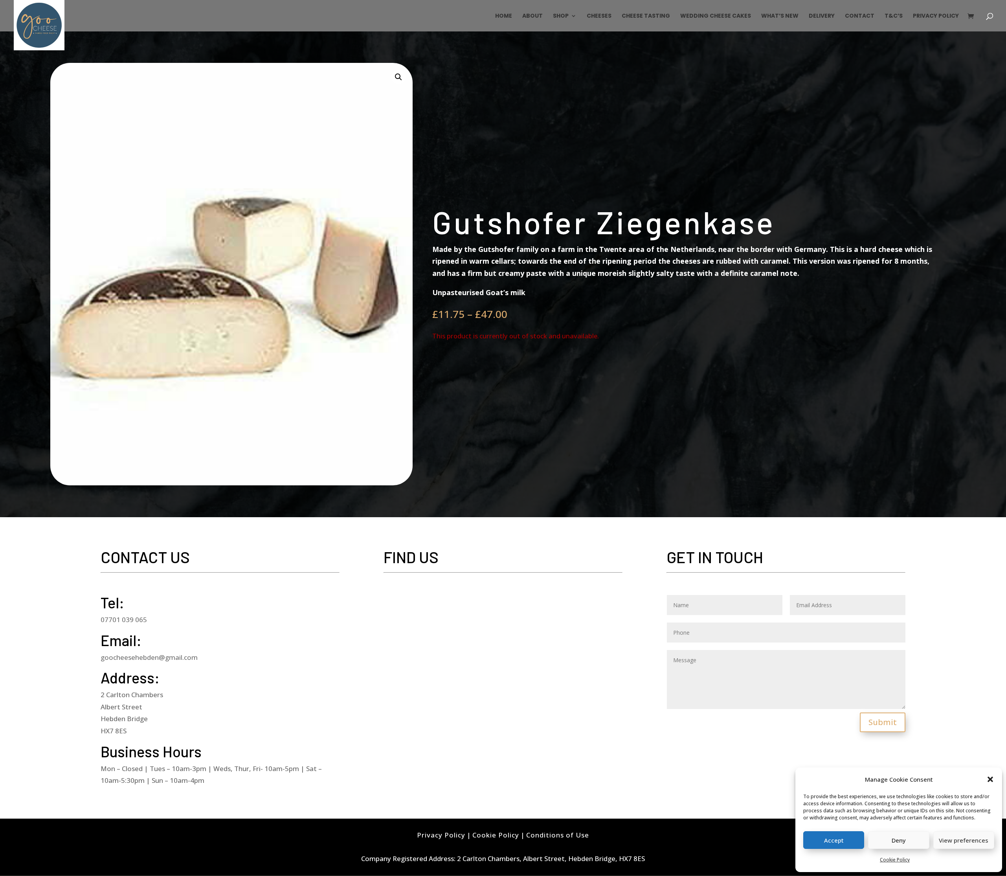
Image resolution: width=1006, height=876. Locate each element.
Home (503, 16)
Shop (561, 16)
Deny (899, 840)
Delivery (822, 16)
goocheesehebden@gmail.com (149, 657)
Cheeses (599, 16)
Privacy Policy (936, 16)
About (532, 16)
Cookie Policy (895, 859)
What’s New (780, 16)
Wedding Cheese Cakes (715, 16)
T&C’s (894, 16)
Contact (859, 16)
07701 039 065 (124, 619)
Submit (882, 722)
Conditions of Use (557, 834)
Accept (834, 840)
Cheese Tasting (646, 16)
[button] (990, 779)
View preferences (963, 840)
